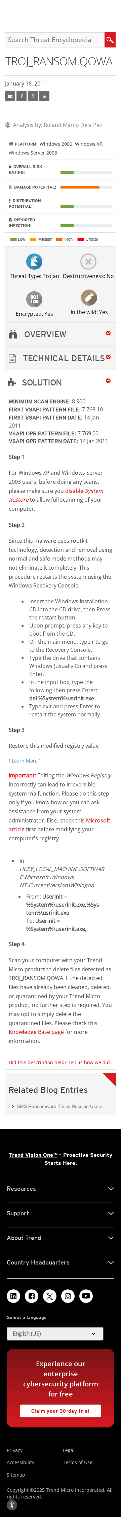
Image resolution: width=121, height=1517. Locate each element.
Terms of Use (77, 1462)
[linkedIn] (44, 96)
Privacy (15, 1450)
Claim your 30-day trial (55, 1409)
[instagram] (68, 1296)
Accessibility (20, 1462)
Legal (69, 1450)
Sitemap (16, 1475)
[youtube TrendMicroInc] (86, 1296)
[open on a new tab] (49, 1296)
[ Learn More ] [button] (25, 760)
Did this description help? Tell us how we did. (60, 1062)
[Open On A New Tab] (33, 96)
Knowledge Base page (36, 1032)
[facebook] (21, 96)
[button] (60, 358)
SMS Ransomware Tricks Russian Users (60, 1106)
